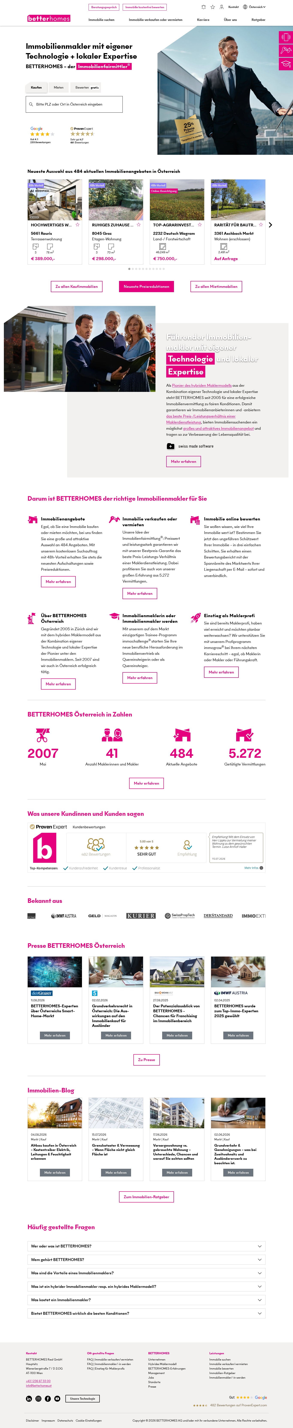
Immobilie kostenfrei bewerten (144, 7)
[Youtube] (57, 1399)
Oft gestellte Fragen (100, 1353)
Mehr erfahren (183, 461)
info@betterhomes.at (39, 1386)
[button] (77, 286)
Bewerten (87, 87)
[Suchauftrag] (203, 7)
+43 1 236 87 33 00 (38, 1381)
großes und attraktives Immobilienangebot (218, 428)
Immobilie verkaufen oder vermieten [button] (155, 19)
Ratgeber (259, 19)
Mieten (58, 87)
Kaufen (36, 87)
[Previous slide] (23, 225)
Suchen (31, 104)
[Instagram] (38, 1399)
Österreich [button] (256, 7)
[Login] (221, 7)
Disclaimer (32, 1421)
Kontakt (233, 7)
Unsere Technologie (82, 1399)
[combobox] (74, 104)
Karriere (203, 19)
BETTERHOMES (158, 1353)
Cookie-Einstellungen (89, 1421)
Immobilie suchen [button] (101, 19)
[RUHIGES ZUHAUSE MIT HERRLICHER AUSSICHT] (116, 221)
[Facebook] (48, 1399)
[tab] (129, 269)
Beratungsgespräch (104, 7)
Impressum (48, 1421)
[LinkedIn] (29, 1399)
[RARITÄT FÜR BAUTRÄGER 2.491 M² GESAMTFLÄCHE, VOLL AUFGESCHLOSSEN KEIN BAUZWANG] (238, 221)
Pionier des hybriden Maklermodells (202, 385)
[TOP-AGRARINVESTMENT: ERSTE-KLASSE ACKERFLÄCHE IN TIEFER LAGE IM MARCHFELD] (177, 221)
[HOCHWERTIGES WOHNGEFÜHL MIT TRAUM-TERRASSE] (55, 221)
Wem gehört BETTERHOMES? (57, 1259)
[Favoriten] (212, 7)
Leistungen (216, 1353)
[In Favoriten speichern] (78, 225)
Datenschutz (65, 1421)
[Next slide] (270, 225)
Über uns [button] (230, 19)
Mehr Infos (251, 868)
